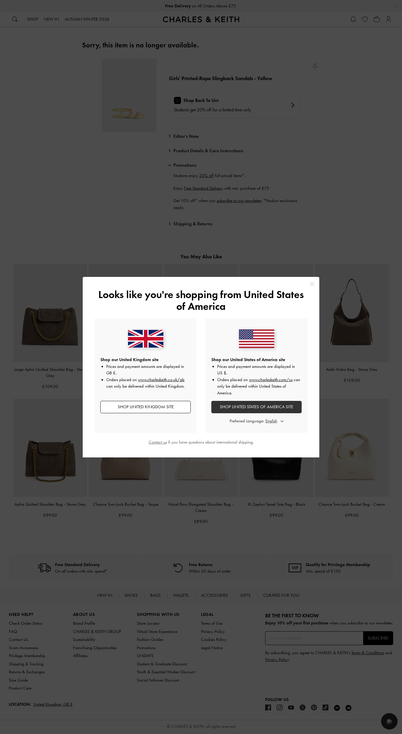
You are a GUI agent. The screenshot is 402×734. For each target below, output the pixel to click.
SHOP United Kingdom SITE (146, 406)
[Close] (312, 284)
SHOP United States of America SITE (256, 406)
